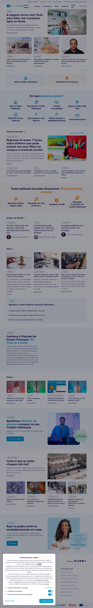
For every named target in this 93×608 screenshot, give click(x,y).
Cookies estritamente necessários (18, 588)
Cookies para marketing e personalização (20, 594)
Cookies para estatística (15, 591)
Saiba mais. (46, 584)
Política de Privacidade (42, 580)
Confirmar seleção (46, 601)
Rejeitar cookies (10, 601)
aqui (40, 564)
